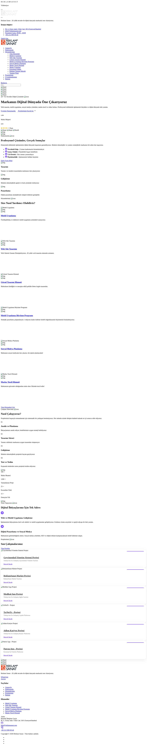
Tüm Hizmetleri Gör (8, 407)
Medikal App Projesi (13, 594)
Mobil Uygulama (15, 56)
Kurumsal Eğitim (15, 69)
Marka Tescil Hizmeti (16, 65)
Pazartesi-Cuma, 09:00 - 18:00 (15, 33)
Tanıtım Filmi (14, 73)
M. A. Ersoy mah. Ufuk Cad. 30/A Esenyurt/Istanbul (23, 29)
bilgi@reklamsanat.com (13, 31)
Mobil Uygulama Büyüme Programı (21, 61)
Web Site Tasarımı (15, 58)
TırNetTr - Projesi (12, 612)
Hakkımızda (9, 50)
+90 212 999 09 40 (11, 35)
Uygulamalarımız (11, 77)
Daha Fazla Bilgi (6, 161)
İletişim (7, 79)
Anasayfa (8, 48)
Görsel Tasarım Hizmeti (17, 60)
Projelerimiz (9, 75)
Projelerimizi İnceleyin (26, 111)
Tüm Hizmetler (14, 54)
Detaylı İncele (8, 564)
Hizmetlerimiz (10, 52)
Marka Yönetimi (15, 67)
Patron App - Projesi (13, 649)
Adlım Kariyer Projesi (14, 630)
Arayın (3, 679)
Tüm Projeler (5, 548)
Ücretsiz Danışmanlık (8, 111)
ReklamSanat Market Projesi (17, 576)
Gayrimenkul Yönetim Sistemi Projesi (21, 557)
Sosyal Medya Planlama (17, 63)
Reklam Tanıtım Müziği (17, 71)
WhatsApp (4, 677)
